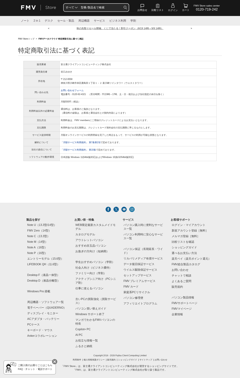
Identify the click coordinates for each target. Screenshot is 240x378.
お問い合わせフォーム (72, 90)
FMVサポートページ (184, 303)
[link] (157, 8)
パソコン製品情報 (183, 297)
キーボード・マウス (40, 330)
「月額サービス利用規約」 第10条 (78, 150)
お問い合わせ (161, 360)
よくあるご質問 (181, 281)
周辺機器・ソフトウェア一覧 (45, 302)
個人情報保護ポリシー (94, 360)
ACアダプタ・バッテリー (43, 319)
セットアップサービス (138, 275)
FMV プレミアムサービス (139, 281)
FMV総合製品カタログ (186, 264)
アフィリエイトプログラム (140, 303)
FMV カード (131, 286)
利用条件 (77, 360)
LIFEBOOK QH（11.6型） (43, 264)
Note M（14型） (37, 241)
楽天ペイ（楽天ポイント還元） (191, 258)
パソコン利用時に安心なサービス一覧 (143, 236)
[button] (142, 8)
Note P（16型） (37, 253)
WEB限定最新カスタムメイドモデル (95, 227)
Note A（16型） (37, 247)
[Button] (125, 7)
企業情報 (177, 314)
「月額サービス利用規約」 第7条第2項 (80, 142)
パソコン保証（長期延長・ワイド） (143, 251)
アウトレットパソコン (89, 240)
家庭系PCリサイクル (137, 292)
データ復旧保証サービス (139, 264)
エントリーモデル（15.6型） (45, 258)
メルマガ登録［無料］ (186, 236)
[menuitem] (71, 7)
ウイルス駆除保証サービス (140, 269)
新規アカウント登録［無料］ (190, 230)
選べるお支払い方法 (184, 253)
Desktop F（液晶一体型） (43, 275)
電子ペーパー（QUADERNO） (46, 307)
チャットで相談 (181, 275)
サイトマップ (146, 360)
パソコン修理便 (133, 297)
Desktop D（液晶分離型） (43, 280)
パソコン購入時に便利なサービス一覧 (143, 227)
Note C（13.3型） (38, 236)
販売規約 (177, 286)
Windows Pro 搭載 (38, 291)
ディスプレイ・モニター (42, 313)
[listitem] (108, 209)
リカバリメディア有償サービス (143, 258)
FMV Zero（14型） (39, 230)
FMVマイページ (182, 308)
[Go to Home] (38, 8)
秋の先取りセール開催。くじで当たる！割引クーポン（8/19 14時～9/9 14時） (120, 28)
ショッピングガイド (184, 247)
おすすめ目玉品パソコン (90, 245)
